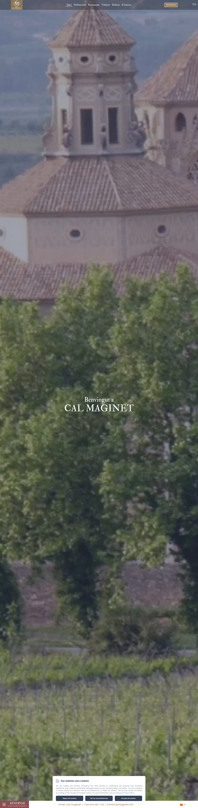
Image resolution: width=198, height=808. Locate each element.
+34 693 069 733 (94, 804)
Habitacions (80, 4)
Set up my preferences (99, 798)
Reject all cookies (69, 798)
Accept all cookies (128, 798)
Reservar (171, 5)
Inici (69, 4)
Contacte (126, 4)
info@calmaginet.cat (120, 804)
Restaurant (93, 4)
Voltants (105, 4)
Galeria (116, 4)
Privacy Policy (128, 793)
